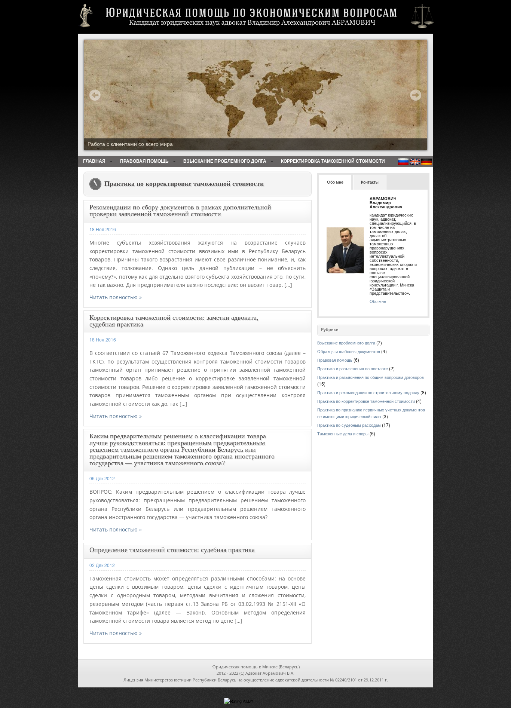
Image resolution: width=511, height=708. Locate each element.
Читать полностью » (115, 297)
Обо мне (378, 301)
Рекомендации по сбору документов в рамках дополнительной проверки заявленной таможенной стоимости (180, 210)
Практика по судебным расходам (349, 425)
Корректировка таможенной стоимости (333, 161)
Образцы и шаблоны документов (348, 351)
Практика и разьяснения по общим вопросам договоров (370, 377)
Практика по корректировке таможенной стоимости (366, 401)
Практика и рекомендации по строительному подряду (368, 392)
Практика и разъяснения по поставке (352, 369)
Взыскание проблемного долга (224, 161)
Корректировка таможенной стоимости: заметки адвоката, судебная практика (173, 320)
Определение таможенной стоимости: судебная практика (172, 549)
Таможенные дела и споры (342, 434)
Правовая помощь (144, 161)
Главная (94, 161)
